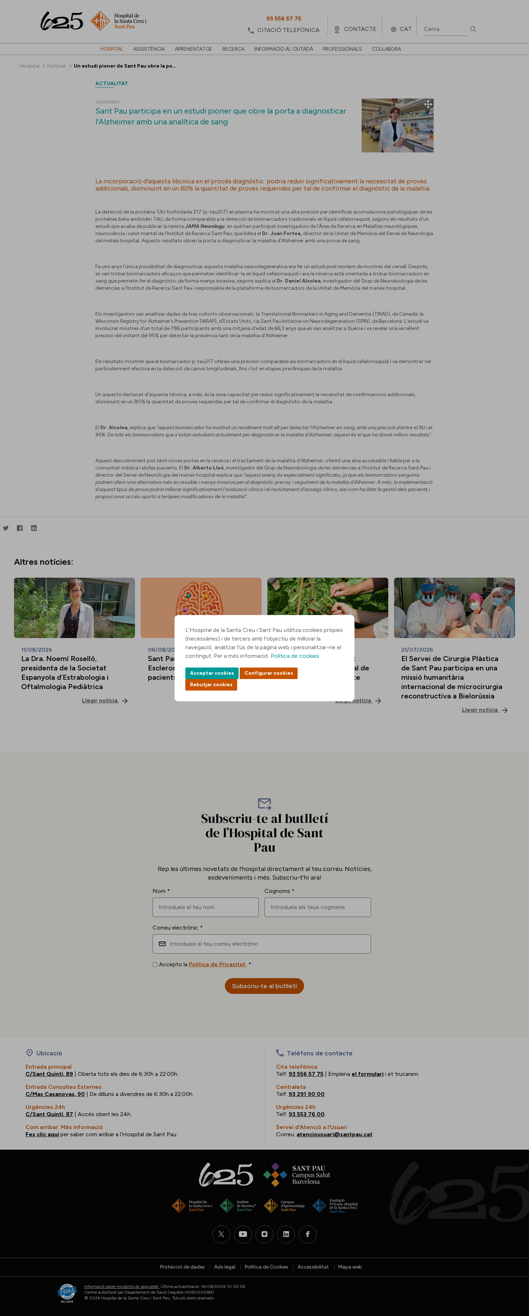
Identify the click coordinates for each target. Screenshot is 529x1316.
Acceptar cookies (212, 673)
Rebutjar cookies (211, 685)
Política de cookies (295, 655)
